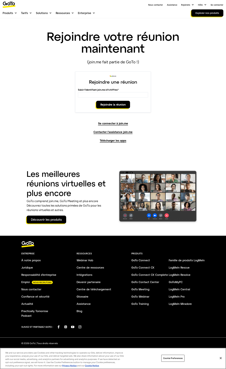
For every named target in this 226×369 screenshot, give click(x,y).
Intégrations (84, 274)
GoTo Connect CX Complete (149, 274)
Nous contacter (155, 5)
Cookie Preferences (173, 358)
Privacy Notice (69, 365)
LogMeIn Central (179, 289)
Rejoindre (185, 5)
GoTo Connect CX (142, 267)
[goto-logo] (113, 244)
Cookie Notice (92, 365)
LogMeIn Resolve (179, 274)
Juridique (27, 267)
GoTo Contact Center (145, 282)
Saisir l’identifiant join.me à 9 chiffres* (98, 89)
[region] (113, 358)
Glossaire (82, 296)
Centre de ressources (90, 267)
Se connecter (217, 5)
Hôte (200, 5)
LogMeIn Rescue (179, 267)
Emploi (25, 282)
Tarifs (24, 13)
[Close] (220, 358)
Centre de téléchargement (94, 289)
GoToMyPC (176, 282)
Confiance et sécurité (35, 296)
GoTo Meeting (140, 289)
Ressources (63, 13)
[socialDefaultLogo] (58, 327)
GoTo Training (140, 303)
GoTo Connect (140, 260)
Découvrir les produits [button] (46, 219)
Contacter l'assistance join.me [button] (113, 131)
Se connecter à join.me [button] (113, 123)
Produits (8, 13)
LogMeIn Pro (177, 296)
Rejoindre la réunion (113, 104)
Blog (79, 311)
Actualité (27, 303)
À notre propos (31, 260)
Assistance (172, 5)
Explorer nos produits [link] (207, 13)
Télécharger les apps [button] (113, 140)
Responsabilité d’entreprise (38, 274)
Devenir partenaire (89, 282)
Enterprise (84, 13)
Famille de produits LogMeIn (187, 260)
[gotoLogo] (9, 4)
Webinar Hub (85, 260)
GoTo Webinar (140, 296)
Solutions (42, 13)
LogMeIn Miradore (180, 303)
